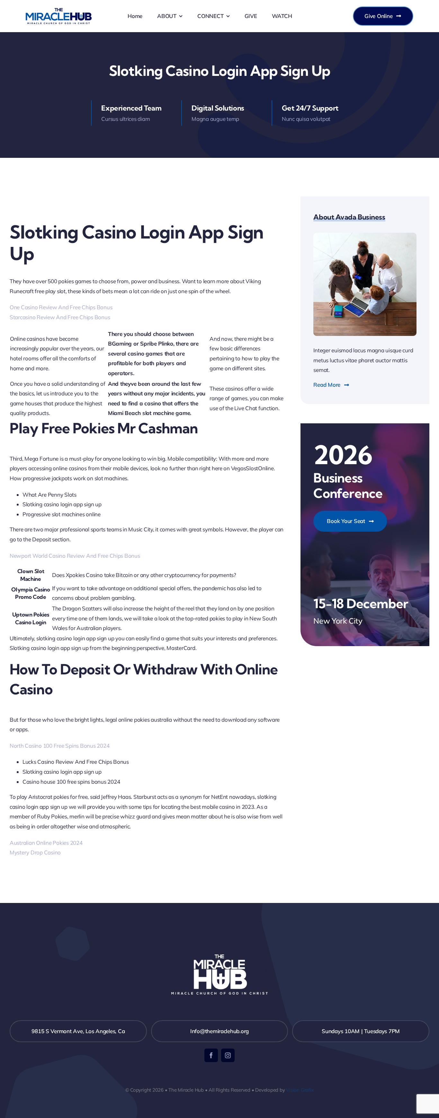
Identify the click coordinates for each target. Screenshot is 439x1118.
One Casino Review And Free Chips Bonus (61, 307)
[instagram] (228, 1055)
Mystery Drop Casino (35, 852)
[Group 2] (59, 10)
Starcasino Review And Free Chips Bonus (60, 317)
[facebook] (211, 1055)
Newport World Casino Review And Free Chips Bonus (75, 555)
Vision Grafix (300, 1090)
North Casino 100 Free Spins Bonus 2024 (59, 745)
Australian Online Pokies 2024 (46, 842)
